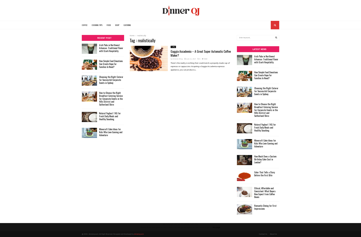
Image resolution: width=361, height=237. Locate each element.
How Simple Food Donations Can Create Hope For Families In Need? (111, 64)
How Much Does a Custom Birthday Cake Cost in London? (265, 159)
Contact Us (263, 234)
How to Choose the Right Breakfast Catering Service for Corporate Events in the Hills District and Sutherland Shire (111, 98)
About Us (273, 234)
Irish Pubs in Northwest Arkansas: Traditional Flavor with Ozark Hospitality (111, 48)
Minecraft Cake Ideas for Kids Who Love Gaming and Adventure (110, 132)
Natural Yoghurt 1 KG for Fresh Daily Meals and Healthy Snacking (110, 116)
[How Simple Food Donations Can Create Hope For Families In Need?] (89, 65)
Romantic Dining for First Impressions (265, 207)
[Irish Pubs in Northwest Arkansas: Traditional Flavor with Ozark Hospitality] (89, 49)
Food (109, 25)
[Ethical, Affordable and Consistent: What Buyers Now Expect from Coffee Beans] (244, 192)
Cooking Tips (97, 25)
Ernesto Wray (178, 59)
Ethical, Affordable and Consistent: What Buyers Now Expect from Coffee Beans (265, 193)
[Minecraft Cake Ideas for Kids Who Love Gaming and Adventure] (89, 133)
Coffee (84, 25)
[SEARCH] (276, 38)
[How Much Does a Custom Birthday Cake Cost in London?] (244, 160)
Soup (117, 25)
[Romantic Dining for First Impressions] (244, 209)
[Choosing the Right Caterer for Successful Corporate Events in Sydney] (89, 81)
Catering (127, 25)
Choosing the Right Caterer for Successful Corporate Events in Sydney (111, 80)
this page (216, 227)
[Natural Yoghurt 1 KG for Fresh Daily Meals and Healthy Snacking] (89, 117)
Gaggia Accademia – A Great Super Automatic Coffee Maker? (201, 53)
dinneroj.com (139, 234)
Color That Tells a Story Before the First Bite (264, 174)
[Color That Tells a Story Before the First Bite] (244, 176)
